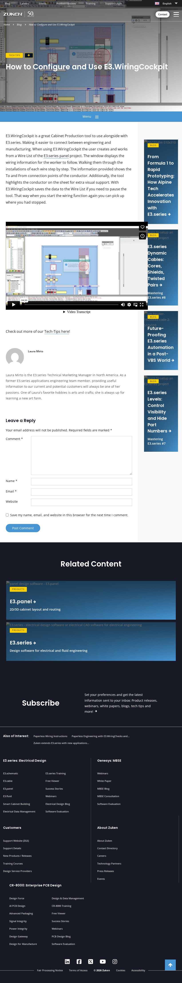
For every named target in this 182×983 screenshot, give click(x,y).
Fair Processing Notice (50, 970)
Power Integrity (18, 928)
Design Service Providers (17, 871)
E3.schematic (10, 773)
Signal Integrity (18, 921)
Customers (12, 827)
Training (90, 3)
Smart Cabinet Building (16, 804)
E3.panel (8, 788)
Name (11, 481)
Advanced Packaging (21, 913)
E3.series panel (56, 155)
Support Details (12, 848)
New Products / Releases (17, 855)
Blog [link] (153, 145)
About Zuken (107, 827)
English (167, 3)
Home (7, 24)
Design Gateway (18, 936)
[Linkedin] (67, 961)
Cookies (120, 970)
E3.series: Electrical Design (24, 760)
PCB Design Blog (61, 936)
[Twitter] (90, 961)
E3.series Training (56, 773)
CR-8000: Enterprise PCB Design (35, 885)
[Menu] (176, 14)
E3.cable (7, 781)
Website (12, 501)
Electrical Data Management (19, 811)
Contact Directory (107, 848)
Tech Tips (14, 55)
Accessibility (138, 970)
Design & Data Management (68, 898)
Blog (7, 3)
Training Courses (13, 863)
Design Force (16, 898)
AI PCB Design (17, 905)
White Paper (104, 781)
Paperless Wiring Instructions (50, 736)
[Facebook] (79, 961)
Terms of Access (78, 970)
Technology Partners (109, 863)
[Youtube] (103, 961)
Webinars (51, 796)
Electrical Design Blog (58, 804)
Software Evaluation (57, 811)
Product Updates (66, 3)
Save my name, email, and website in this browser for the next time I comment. (69, 515)
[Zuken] (25, 14)
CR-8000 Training (61, 905)
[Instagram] (115, 961)
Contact (162, 14)
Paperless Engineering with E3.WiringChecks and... (101, 736)
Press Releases (105, 871)
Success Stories (54, 788)
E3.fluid (7, 796)
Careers (24, 3)
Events (42, 3)
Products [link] (18, 589)
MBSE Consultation (108, 796)
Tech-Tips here (56, 331)
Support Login (113, 3)
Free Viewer (52, 781)
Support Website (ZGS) (16, 840)
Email (11, 491)
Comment (14, 439)
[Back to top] (170, 965)
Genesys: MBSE (109, 760)
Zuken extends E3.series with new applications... (61, 743)
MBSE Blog (103, 788)
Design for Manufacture (23, 944)
